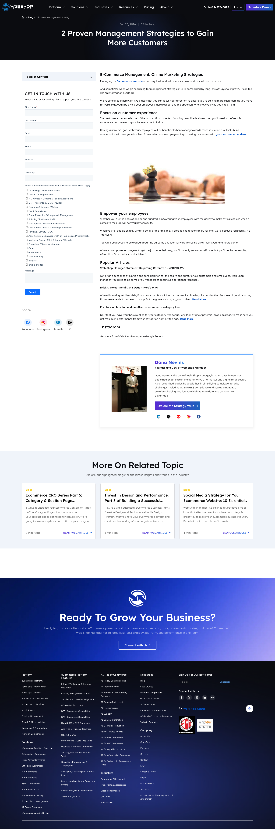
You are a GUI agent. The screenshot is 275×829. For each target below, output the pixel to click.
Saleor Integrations (70, 796)
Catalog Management (32, 716)
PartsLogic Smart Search (34, 686)
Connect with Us (136, 645)
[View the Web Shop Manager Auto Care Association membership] (205, 725)
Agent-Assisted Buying (112, 731)
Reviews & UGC (68, 734)
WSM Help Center (194, 708)
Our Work (145, 742)
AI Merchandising (109, 708)
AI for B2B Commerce (112, 737)
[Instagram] (197, 697)
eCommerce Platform (32, 680)
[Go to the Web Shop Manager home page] (17, 7)
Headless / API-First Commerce (76, 746)
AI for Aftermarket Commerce (115, 755)
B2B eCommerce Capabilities (75, 711)
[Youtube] (212, 697)
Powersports (107, 802)
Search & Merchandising (33, 722)
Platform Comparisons (33, 734)
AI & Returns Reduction (112, 725)
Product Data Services (33, 704)
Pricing (149, 7)
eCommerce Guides (149, 698)
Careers (144, 754)
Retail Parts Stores (31, 789)
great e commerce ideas (231, 134)
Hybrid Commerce (30, 783)
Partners (144, 748)
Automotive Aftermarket (113, 779)
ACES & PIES (28, 710)
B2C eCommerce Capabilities (75, 717)
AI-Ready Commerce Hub (113, 680)
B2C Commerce (29, 771)
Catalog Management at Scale (76, 693)
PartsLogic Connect (31, 692)
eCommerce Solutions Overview (37, 748)
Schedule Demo (259, 7)
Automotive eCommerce (34, 754)
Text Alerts (145, 789)
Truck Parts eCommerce (33, 760)
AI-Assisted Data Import (73, 705)
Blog (30, 17)
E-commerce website (129, 81)
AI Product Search (110, 686)
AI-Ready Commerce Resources (156, 716)
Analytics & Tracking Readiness (76, 729)
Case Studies (146, 686)
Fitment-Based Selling (32, 795)
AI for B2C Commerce (112, 743)
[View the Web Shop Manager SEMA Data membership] (187, 725)
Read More (199, 299)
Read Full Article (75, 532)
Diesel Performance (110, 790)
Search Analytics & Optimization (76, 790)
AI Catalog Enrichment (112, 702)
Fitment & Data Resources (153, 710)
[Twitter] (189, 697)
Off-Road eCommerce (32, 765)
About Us (145, 736)
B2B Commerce (29, 777)
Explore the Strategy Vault (175, 406)
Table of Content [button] (36, 76)
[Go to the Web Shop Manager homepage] (23, 17)
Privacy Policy (147, 783)
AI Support (106, 714)
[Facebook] (181, 697)
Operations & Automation (34, 728)
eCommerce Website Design (35, 813)
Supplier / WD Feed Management (77, 699)
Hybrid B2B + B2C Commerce (75, 723)
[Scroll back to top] (249, 708)
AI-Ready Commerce (32, 807)
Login (143, 777)
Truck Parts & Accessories (113, 785)
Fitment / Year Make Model (35, 698)
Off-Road (105, 796)
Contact (144, 760)
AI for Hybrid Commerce (113, 749)
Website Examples (149, 722)
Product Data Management (35, 801)
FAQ (142, 765)
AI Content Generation (112, 720)
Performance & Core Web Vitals (76, 740)
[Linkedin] (204, 697)
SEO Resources (147, 704)
